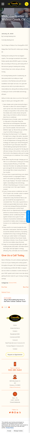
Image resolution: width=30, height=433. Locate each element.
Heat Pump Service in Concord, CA (15, 343)
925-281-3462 (15, 370)
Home (15, 325)
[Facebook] (12, 412)
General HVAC (13, 282)
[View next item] (9, 307)
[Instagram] (15, 412)
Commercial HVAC (15, 337)
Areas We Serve (15, 328)
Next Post (25, 287)
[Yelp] (20, 412)
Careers (15, 331)
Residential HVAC (15, 334)
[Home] (14, 4)
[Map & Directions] (15, 387)
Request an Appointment (15, 354)
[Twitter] (10, 412)
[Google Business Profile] (17, 412)
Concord (15, 340)
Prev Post (4, 287)
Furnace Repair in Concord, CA (15, 346)
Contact (15, 349)
